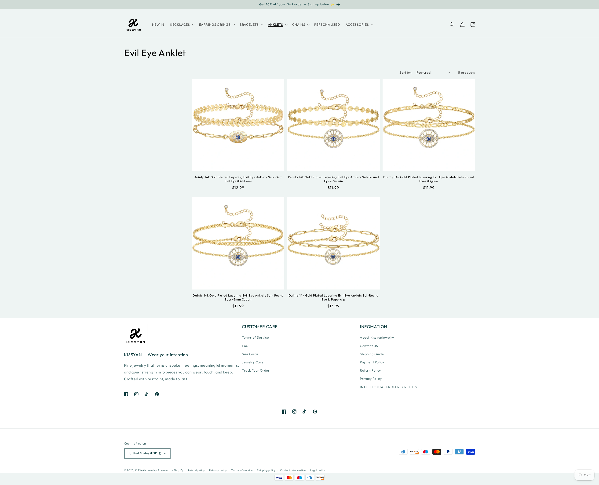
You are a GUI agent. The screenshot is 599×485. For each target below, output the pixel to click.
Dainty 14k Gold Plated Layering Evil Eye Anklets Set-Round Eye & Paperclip (334, 297)
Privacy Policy (371, 378)
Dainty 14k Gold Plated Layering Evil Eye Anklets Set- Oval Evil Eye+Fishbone (238, 179)
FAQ (245, 346)
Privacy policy (218, 470)
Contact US (369, 346)
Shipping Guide (372, 354)
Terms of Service (255, 337)
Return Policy (370, 370)
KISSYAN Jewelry (146, 470)
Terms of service (241, 470)
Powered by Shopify (170, 470)
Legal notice (317, 470)
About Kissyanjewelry (377, 337)
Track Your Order (256, 370)
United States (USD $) (145, 453)
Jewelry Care (252, 362)
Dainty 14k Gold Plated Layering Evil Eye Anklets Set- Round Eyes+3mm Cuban (238, 297)
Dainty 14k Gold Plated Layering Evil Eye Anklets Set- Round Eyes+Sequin (333, 179)
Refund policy (196, 470)
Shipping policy (266, 470)
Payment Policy (372, 362)
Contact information (293, 470)
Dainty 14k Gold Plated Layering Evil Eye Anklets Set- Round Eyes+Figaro (428, 179)
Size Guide (250, 354)
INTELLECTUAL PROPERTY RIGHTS (388, 387)
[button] (181, 24)
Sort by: (405, 72)
